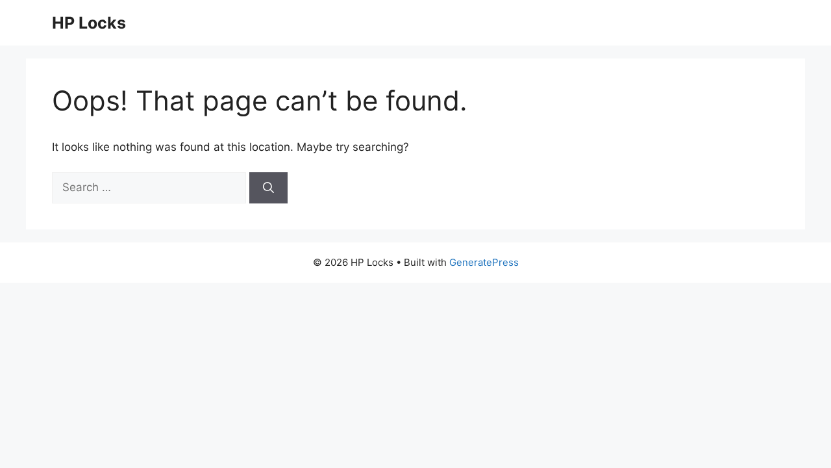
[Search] (268, 187)
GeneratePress (484, 262)
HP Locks (89, 22)
